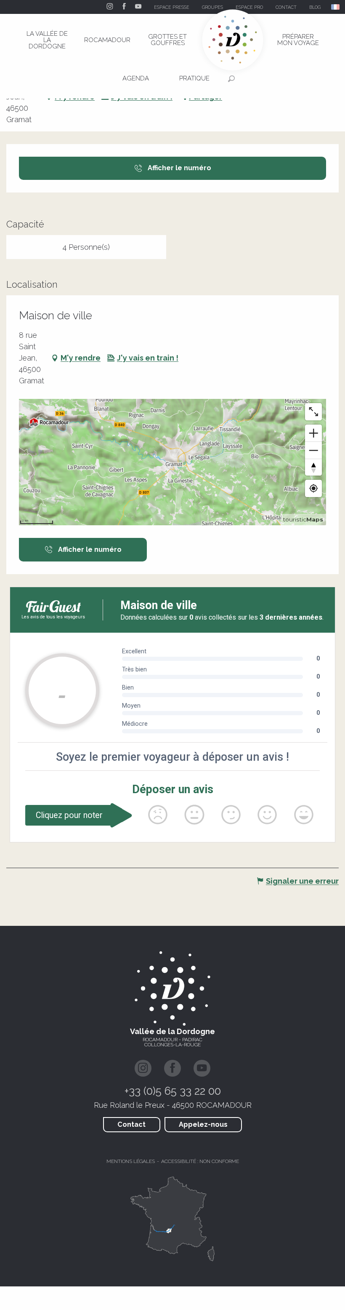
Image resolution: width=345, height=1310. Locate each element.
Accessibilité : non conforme (200, 1161)
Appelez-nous (203, 1124)
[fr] (336, 7)
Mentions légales (130, 1161)
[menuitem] (47, 40)
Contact (131, 1124)
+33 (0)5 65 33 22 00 (173, 1091)
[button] (336, 7)
